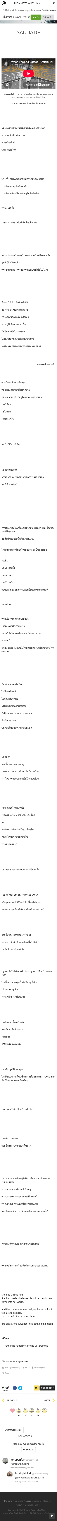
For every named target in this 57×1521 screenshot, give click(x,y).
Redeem (47, 1500)
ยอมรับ (36, 17)
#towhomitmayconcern (17, 1361)
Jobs (37, 1504)
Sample (37, 1500)
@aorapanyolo (22, 1477)
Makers (10, 3)
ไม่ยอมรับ (47, 17)
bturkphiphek (39, 1368)
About (19, 1504)
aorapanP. (16, 1459)
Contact (29, 1504)
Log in (30, 1449)
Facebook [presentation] (25, 1436)
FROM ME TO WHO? (24, 3)
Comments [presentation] (13, 1429)
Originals (18, 1500)
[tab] (13, 1429)
